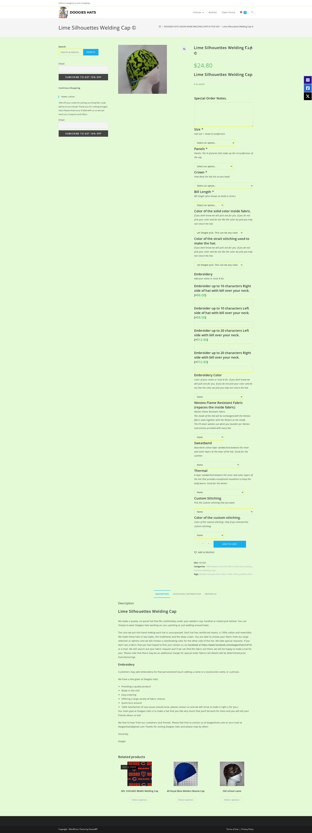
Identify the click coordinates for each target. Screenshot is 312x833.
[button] (184, 49)
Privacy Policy (247, 829)
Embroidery (126, 664)
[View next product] (251, 47)
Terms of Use (232, 829)
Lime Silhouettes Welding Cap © (238, 26)
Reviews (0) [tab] (210, 594)
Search (62, 46)
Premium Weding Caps (205, 570)
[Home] (160, 26)
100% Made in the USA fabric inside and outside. (229, 566)
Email (61, 63)
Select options (139, 799)
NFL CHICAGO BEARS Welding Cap (139, 791)
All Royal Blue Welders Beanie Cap (186, 791)
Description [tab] (162, 594)
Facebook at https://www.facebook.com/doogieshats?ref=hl (220, 644)
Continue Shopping (69, 87)
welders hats (246, 574)
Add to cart (229, 544)
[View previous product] (245, 47)
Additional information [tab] (187, 594)
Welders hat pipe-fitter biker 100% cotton (219, 574)
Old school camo (232, 791)
